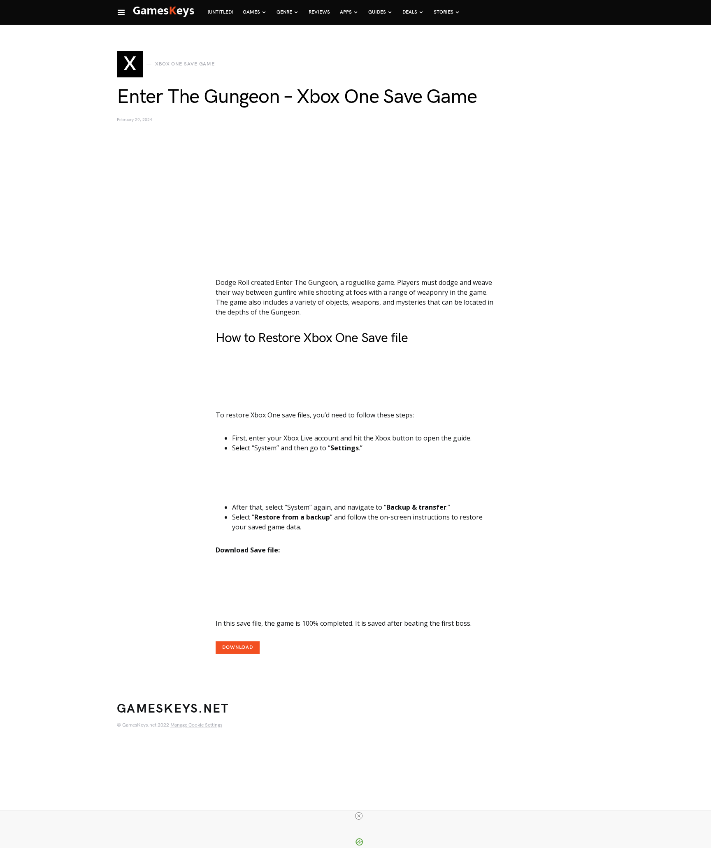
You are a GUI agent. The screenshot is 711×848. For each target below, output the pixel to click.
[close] (358, 816)
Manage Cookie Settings (196, 725)
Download (237, 647)
